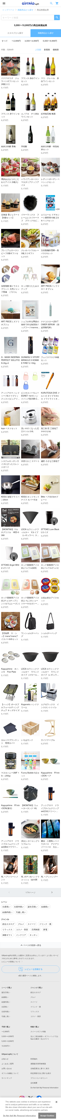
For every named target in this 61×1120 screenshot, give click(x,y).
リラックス (34, 1011)
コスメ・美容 (35, 1016)
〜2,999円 (16, 40)
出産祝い (5, 1006)
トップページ (8, 9)
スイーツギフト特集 (38, 1031)
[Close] (56, 1102)
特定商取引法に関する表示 (40, 1073)
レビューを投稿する (34, 969)
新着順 (47, 49)
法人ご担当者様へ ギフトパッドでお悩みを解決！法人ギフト (44, 1037)
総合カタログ (35, 992)
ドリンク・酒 (35, 1006)
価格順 (56, 49)
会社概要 (33, 1083)
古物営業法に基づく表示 (39, 1068)
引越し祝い (6, 1016)
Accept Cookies (47, 1115)
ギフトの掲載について (10, 1073)
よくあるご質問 (7, 1063)
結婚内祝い (6, 1002)
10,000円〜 (6, 1046)
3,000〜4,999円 (32, 40)
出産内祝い (6, 1011)
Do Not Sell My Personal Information (19, 1115)
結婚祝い (5, 997)
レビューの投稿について (11, 961)
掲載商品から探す (25, 9)
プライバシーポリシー (39, 1078)
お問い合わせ (7, 1068)
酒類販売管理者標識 (38, 1063)
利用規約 (33, 1059)
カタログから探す (15, 32)
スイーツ (33, 1002)
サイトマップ (7, 1078)
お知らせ (5, 1059)
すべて (5, 40)
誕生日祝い (6, 992)
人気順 (38, 49)
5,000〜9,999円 (50, 40)
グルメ (33, 997)
